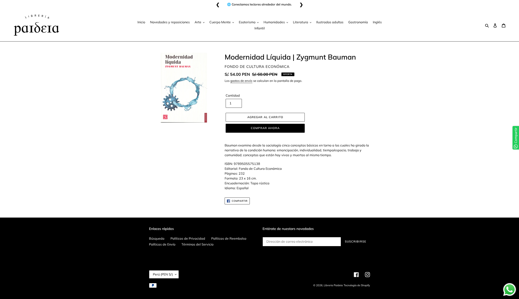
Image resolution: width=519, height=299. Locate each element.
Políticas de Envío (162, 244)
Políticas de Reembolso (228, 238)
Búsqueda (156, 238)
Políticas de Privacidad (187, 238)
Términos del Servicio (197, 244)
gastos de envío (241, 81)
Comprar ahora (265, 128)
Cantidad (233, 95)
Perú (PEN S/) (163, 274)
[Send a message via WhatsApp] (509, 289)
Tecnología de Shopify (357, 285)
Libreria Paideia (333, 285)
